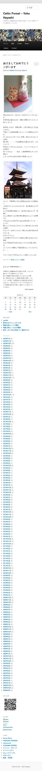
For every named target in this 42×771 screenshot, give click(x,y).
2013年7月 (6, 497)
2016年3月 (6, 443)
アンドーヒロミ (8, 750)
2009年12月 (7, 597)
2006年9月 (6, 690)
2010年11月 (7, 570)
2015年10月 (7, 453)
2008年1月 (6, 653)
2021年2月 (6, 409)
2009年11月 (7, 600)
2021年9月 (6, 397)
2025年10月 (7, 343)
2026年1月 (6, 338)
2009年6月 (6, 612)
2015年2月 (6, 463)
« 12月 (10, 312)
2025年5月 (6, 351)
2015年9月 (6, 456)
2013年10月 (7, 492)
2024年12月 (7, 358)
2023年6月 (6, 387)
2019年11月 (7, 412)
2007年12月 (7, 656)
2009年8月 (6, 607)
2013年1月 (6, 509)
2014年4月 (6, 480)
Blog (12, 260)
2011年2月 (6, 563)
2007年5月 (6, 673)
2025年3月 (6, 355)
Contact (14, 48)
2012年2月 (6, 534)
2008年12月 (7, 627)
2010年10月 (7, 573)
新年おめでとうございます (12, 323)
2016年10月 (7, 434)
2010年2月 (6, 592)
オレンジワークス (9, 753)
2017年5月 (6, 429)
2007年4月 (6, 675)
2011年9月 (6, 546)
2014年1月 (6, 485)
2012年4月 (6, 529)
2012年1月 (6, 536)
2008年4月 (6, 646)
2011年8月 (6, 548)
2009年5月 (6, 614)
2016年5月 (6, 441)
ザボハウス (7, 755)
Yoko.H (24, 70)
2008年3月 (6, 649)
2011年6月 (6, 553)
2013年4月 (6, 504)
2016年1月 (6, 446)
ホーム (6, 43)
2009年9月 (6, 605)
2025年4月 (6, 353)
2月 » (30, 312)
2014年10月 (7, 465)
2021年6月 (6, 402)
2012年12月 (7, 512)
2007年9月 (6, 663)
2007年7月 (6, 668)
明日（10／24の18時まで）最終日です (16, 330)
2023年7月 (6, 385)
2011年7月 (6, 551)
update (5, 320)
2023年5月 (6, 390)
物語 (12, 43)
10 (20, 302)
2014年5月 (6, 478)
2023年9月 (6, 380)
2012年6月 (6, 524)
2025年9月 (6, 346)
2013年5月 (6, 502)
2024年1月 (6, 370)
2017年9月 (6, 424)
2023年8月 (6, 382)
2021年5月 (6, 404)
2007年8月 (6, 666)
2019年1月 (6, 417)
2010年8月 (6, 578)
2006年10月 (7, 688)
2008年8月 (6, 636)
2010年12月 (7, 568)
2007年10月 (7, 661)
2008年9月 (6, 634)
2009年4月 (6, 617)
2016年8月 (6, 436)
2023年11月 (7, 375)
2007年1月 (6, 683)
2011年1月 (6, 565)
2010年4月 (6, 587)
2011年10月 (7, 544)
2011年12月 (7, 539)
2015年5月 (6, 461)
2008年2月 (6, 651)
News (27, 43)
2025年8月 (6, 348)
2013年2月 (6, 507)
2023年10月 (7, 377)
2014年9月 (6, 468)
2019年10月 (7, 414)
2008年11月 (7, 629)
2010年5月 (6, 585)
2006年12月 (7, 685)
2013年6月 (6, 500)
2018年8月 (6, 419)
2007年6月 (6, 671)
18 (25, 305)
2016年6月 (6, 439)
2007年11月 (7, 658)
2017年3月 (6, 431)
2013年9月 (6, 495)
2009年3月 (6, 619)
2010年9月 (6, 575)
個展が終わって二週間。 (11, 325)
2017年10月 (7, 421)
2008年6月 (6, 641)
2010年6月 (6, 583)
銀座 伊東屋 (7, 758)
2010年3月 (6, 590)
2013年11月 (7, 490)
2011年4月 (6, 558)
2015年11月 (7, 451)
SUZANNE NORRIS (10, 745)
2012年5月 (6, 526)
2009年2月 (6, 622)
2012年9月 (6, 519)
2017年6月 (6, 426)
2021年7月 (6, 399)
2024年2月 (6, 368)
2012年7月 (6, 522)
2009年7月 (6, 609)
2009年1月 (6, 624)
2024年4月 (6, 363)
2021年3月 (6, 407)
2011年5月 (6, 556)
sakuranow (7, 743)
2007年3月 (6, 678)
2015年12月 (7, 448)
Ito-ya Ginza (7, 738)
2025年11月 (7, 341)
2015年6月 (6, 458)
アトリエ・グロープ (10, 748)
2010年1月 (6, 595)
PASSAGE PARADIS (10, 740)
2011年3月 (6, 561)
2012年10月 (7, 517)
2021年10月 (7, 394)
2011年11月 (7, 541)
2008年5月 (6, 644)
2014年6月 (6, 475)
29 (10, 309)
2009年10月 (7, 602)
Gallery (6, 48)
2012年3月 (6, 531)
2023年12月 (7, 373)
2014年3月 (6, 482)
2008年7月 (6, 639)
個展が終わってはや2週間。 (12, 327)
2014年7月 (6, 473)
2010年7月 (6, 580)
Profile (20, 43)
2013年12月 (7, 487)
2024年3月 (6, 365)
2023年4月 (6, 392)
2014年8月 (6, 470)
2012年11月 (7, 514)
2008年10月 (7, 632)
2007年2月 (6, 680)
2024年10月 (7, 360)
